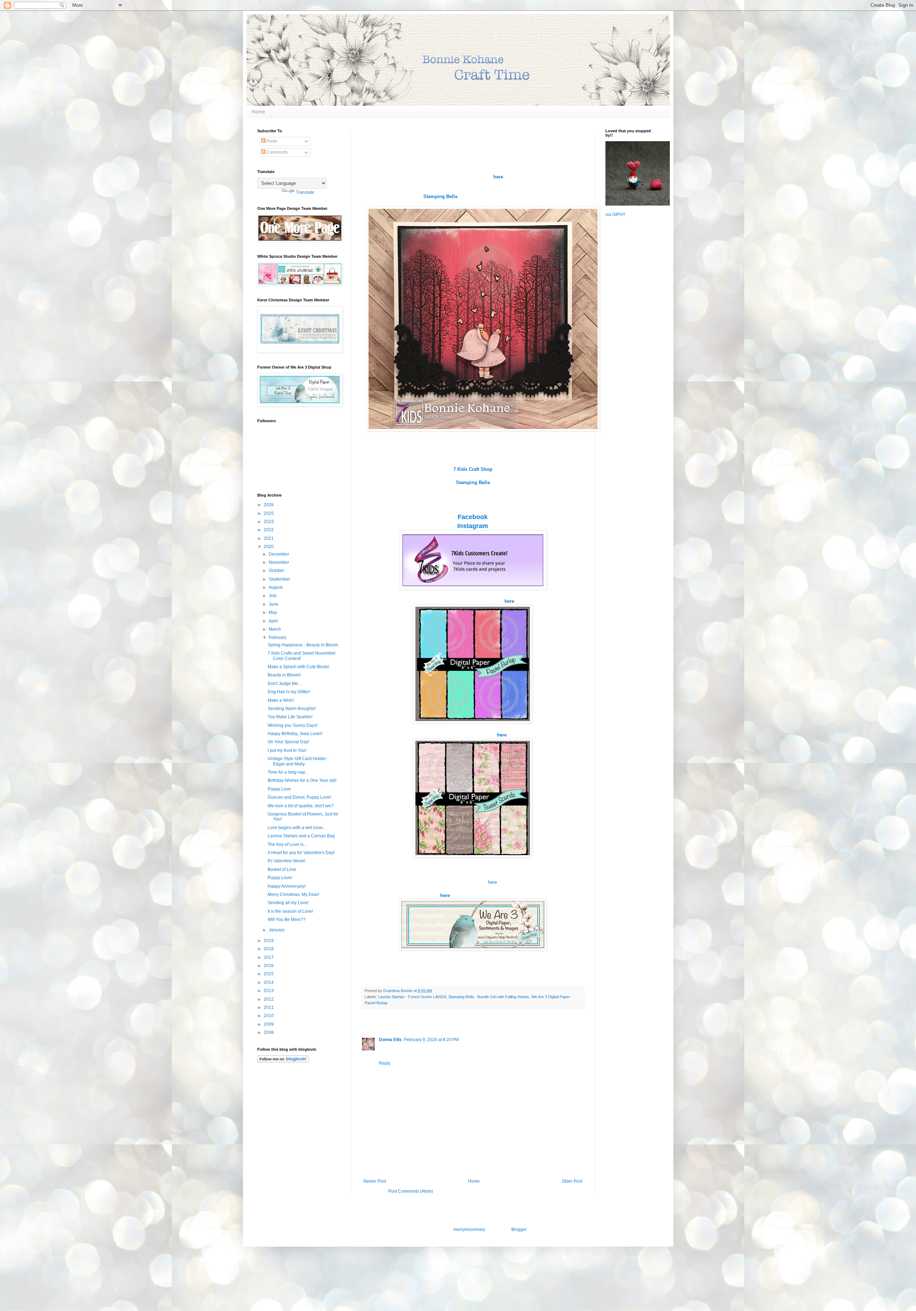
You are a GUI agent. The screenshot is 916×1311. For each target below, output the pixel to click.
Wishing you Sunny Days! (292, 725)
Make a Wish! (281, 700)
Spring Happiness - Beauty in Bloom (303, 644)
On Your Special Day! (288, 741)
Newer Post (375, 1181)
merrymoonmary (469, 1229)
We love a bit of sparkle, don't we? (300, 805)
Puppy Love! (280, 877)
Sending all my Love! (288, 902)
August (276, 587)
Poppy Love (279, 789)
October (277, 570)
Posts (271, 141)
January (277, 929)
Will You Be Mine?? (287, 919)
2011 (269, 1007)
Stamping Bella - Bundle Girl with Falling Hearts (488, 997)
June (274, 604)
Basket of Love (282, 869)
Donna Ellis (390, 1039)
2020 (269, 546)
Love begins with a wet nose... (297, 827)
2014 (269, 982)
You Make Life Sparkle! (290, 716)
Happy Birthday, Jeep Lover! (295, 733)
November (279, 562)
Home (258, 111)
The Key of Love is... (287, 844)
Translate (305, 192)
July (273, 595)
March (275, 629)
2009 (269, 1024)
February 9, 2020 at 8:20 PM (431, 1039)
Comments (276, 152)
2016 (269, 965)
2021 (269, 538)
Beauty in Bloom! (284, 674)
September (280, 579)
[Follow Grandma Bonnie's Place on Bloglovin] (283, 1061)
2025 (269, 513)
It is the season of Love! (290, 911)
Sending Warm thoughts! (292, 708)
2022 (269, 529)
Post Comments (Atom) (410, 1191)
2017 (269, 957)
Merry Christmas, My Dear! (293, 894)
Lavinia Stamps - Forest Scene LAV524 (412, 997)
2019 (269, 940)
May (273, 612)
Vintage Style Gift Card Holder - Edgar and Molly (298, 761)
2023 (269, 521)
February (278, 637)
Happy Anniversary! (287, 886)
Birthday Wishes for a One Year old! (302, 780)
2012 (269, 999)
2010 (269, 1015)
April (274, 621)
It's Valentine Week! (286, 860)
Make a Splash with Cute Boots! (298, 666)
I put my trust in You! (287, 750)
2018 (269, 948)
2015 (269, 973)
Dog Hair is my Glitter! (289, 691)
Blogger (518, 1229)
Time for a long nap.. (287, 772)
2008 (269, 1032)
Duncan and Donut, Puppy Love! (299, 797)
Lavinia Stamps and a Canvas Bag (301, 835)
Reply (384, 1063)
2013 (269, 990)
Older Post (572, 1181)
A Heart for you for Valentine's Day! (301, 852)
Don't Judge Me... (284, 683)
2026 (269, 504)
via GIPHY (615, 214)
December (279, 554)
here (492, 882)
